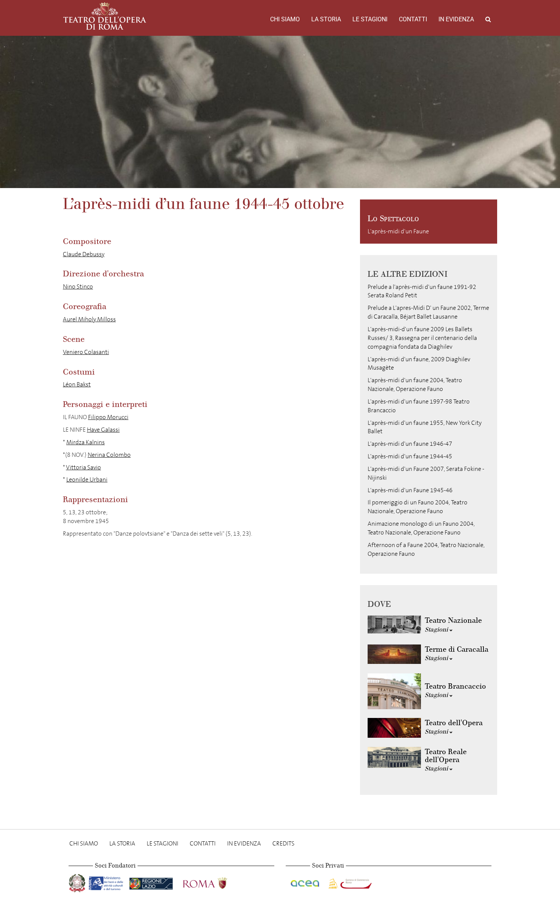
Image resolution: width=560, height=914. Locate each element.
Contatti (413, 19)
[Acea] (305, 881)
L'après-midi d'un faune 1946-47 (410, 444)
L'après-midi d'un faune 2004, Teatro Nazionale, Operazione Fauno (415, 384)
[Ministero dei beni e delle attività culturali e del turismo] (107, 881)
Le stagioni (369, 19)
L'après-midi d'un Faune (398, 231)
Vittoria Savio (83, 467)
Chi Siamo (285, 19)
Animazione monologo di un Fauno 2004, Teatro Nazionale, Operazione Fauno (421, 528)
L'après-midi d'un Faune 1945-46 (410, 490)
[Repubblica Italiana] (78, 881)
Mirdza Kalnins (85, 442)
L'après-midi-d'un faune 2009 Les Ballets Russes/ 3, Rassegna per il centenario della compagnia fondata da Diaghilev (422, 338)
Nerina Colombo (109, 455)
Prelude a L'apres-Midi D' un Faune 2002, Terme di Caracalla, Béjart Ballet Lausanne (428, 312)
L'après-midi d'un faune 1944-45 (410, 456)
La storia (326, 19)
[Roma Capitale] (215, 881)
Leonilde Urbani (86, 479)
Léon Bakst (77, 384)
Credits (283, 843)
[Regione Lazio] (151, 881)
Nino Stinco (78, 286)
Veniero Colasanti (86, 352)
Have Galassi (103, 430)
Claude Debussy (83, 254)
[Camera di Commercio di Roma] (349, 881)
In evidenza (456, 19)
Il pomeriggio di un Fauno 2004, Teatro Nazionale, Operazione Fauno (417, 506)
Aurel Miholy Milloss (89, 319)
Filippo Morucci (108, 417)
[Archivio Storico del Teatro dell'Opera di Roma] (104, 16)
